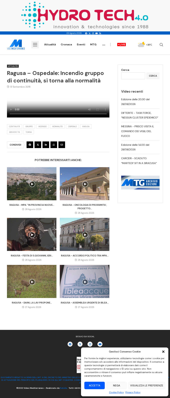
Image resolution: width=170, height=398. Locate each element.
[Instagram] (93, 33)
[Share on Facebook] (30, 144)
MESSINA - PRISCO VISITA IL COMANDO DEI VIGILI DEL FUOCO (137, 131)
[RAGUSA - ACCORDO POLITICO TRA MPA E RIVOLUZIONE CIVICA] (84, 234)
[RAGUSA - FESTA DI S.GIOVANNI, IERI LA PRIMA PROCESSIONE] (31, 234)
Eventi (81, 44)
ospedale (72, 126)
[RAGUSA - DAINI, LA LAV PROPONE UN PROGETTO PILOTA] (31, 281)
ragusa (85, 126)
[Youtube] (96, 33)
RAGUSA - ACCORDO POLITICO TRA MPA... (84, 255)
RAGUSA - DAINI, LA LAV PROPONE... (32, 302)
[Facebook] (86, 33)
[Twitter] (89, 33)
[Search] (161, 45)
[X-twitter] (80, 344)
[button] (163, 351)
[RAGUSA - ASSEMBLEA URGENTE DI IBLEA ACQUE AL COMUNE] (84, 281)
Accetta (94, 385)
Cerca (125, 70)
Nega (116, 385)
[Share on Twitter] (38, 144)
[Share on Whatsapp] (53, 144)
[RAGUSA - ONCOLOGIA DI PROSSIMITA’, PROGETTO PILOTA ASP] (84, 183)
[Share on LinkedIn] (45, 144)
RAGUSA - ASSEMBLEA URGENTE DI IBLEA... (85, 302)
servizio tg (14, 132)
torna (29, 132)
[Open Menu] (35, 44)
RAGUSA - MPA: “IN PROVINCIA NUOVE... (31, 204)
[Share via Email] (61, 144)
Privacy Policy (133, 392)
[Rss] (100, 33)
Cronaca (66, 44)
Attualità (50, 44)
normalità (57, 126)
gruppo (29, 126)
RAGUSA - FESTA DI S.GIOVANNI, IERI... (32, 255)
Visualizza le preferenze (146, 385)
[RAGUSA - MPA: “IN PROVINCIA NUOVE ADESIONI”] (31, 183)
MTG (93, 44)
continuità (14, 126)
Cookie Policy (116, 392)
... (103, 43)
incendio (42, 126)
